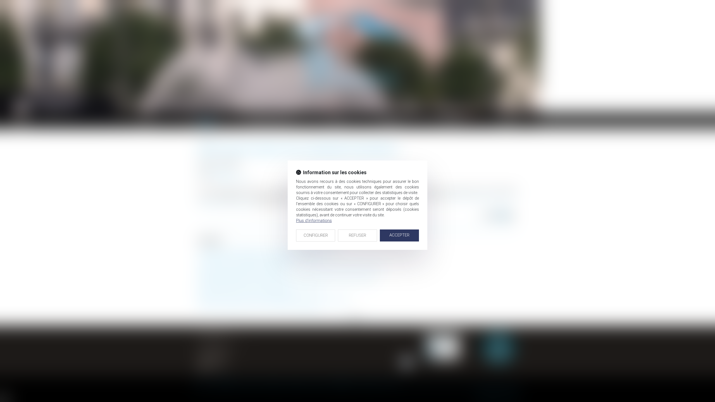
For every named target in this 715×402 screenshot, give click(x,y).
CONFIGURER (316, 235)
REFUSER (357, 235)
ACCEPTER (399, 235)
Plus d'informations (314, 220)
